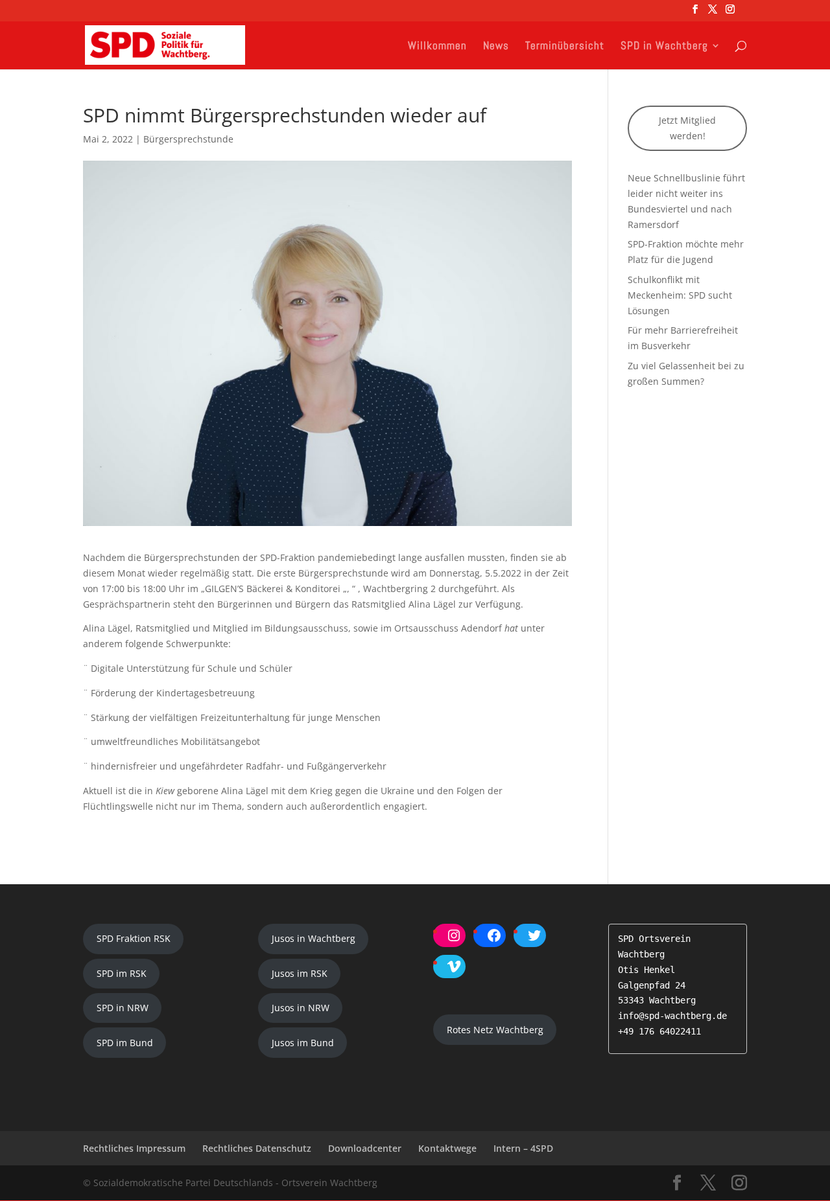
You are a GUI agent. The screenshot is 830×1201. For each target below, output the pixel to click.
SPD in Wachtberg (664, 46)
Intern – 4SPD (523, 1148)
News (496, 46)
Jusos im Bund (303, 1042)
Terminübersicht (564, 46)
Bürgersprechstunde (188, 139)
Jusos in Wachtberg (313, 938)
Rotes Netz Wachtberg (495, 1030)
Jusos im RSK (299, 973)
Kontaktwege (447, 1148)
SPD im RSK (122, 973)
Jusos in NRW (300, 1007)
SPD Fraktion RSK (134, 938)
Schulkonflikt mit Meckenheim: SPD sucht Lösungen (680, 295)
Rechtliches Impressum (134, 1148)
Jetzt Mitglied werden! (687, 128)
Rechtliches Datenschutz (256, 1148)
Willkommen (437, 46)
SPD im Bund (125, 1042)
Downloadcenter (364, 1148)
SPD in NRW (122, 1007)
